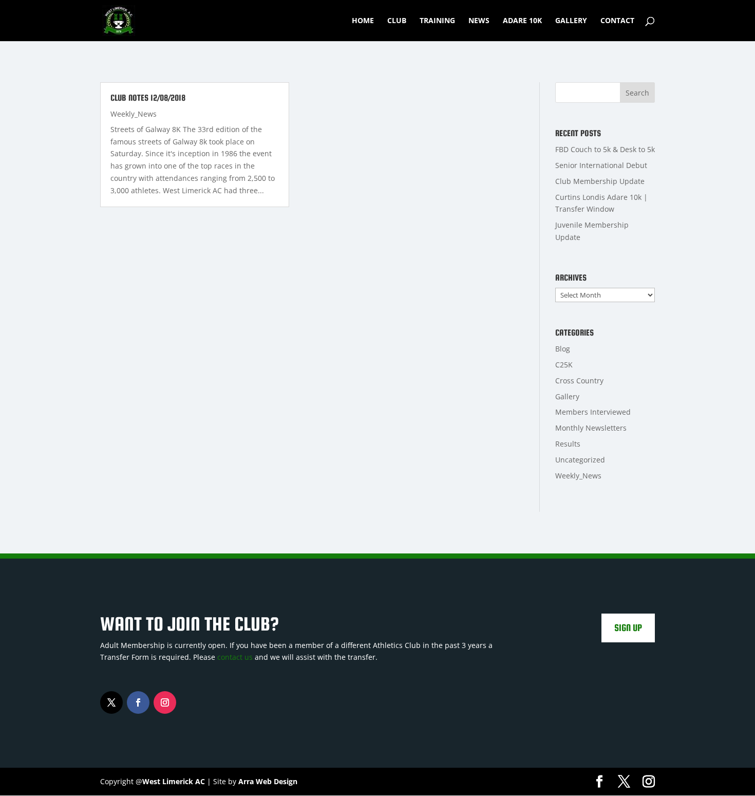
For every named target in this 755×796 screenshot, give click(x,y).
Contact (617, 21)
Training (437, 21)
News (478, 21)
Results (567, 444)
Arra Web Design (267, 781)
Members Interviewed (593, 412)
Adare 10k (522, 21)
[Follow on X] (111, 702)
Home (363, 21)
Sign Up (628, 627)
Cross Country (579, 380)
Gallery (571, 21)
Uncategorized (580, 460)
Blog (562, 349)
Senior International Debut (601, 165)
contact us (235, 657)
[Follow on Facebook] (138, 702)
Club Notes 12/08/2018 (147, 98)
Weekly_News (133, 114)
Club (396, 21)
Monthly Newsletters (591, 428)
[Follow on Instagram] (165, 702)
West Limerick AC (173, 781)
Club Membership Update (600, 181)
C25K (564, 364)
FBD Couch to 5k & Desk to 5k (605, 149)
